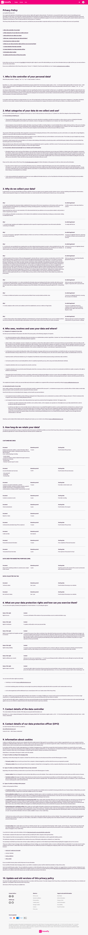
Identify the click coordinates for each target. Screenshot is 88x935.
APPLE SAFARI (8, 858)
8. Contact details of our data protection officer (14, 49)
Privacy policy (36, 900)
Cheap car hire (60, 900)
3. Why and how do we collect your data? (12, 35)
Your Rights (22, 62)
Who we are (35, 895)
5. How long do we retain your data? (11, 41)
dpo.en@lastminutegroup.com (9, 729)
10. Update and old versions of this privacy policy (14, 54)
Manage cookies (36, 904)
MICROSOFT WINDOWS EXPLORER (13, 850)
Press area (35, 909)
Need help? (59, 895)
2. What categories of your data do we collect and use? (15, 32)
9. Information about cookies (9, 52)
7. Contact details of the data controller (12, 46)
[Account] (84, 2)
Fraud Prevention (60, 906)
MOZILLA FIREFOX (9, 856)
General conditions (37, 898)
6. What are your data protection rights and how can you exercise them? (19, 43)
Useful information (61, 902)
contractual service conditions (63, 66)
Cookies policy (36, 902)
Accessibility (60, 904)
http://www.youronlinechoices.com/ (61, 868)
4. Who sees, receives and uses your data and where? (15, 38)
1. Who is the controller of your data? (11, 30)
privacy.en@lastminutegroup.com (71, 382)
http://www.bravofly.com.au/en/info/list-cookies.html (38, 832)
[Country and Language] (79, 2)
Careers (34, 906)
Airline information (61, 898)
